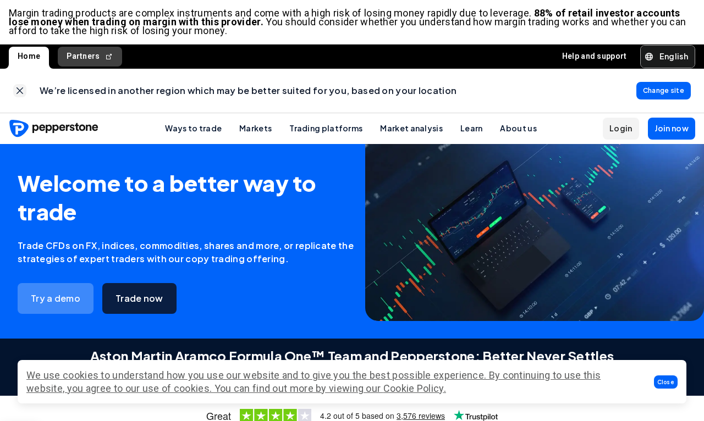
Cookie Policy (413, 388)
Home (29, 56)
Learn (471, 128)
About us (518, 128)
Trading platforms (325, 128)
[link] (19, 90)
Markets (255, 128)
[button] (666, 382)
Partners (83, 56)
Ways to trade (193, 128)
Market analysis (411, 128)
